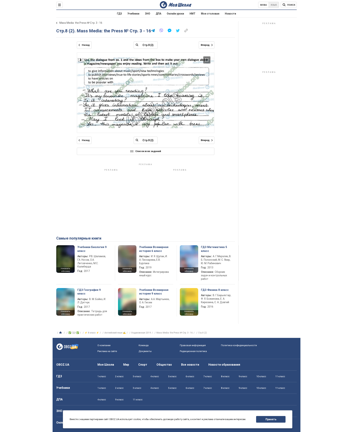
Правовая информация (193, 345)
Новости (230, 13)
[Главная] (61, 332)
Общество (164, 364)
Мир (126, 364)
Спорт (142, 364)
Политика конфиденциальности (239, 345)
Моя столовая (210, 13)
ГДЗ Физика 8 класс (215, 290)
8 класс (225, 376)
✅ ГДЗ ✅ (73, 332)
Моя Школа (105, 364)
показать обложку (65, 269)
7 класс (207, 376)
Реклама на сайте (107, 351)
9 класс (243, 376)
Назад (86, 45)
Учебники (133, 13)
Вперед (205, 45)
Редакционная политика (193, 351)
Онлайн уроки (175, 13)
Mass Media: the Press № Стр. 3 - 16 (80, 22)
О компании (103, 345)
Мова (263, 5)
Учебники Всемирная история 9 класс (153, 291)
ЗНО (147, 13)
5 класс (172, 376)
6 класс (190, 376)
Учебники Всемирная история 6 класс (153, 248)
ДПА (158, 13)
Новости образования (224, 364)
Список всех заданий (148, 151)
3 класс (137, 376)
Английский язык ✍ (115, 332)
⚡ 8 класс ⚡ (92, 332)
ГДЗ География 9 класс (89, 291)
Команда (144, 345)
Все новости (190, 364)
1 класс (101, 376)
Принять (270, 419)
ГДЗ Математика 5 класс (214, 248)
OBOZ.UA (62, 364)
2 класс (119, 376)
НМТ (192, 13)
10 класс (261, 376)
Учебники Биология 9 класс (92, 248)
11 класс (280, 376)
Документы (145, 351)
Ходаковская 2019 (141, 332)
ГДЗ (119, 13)
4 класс (154, 376)
